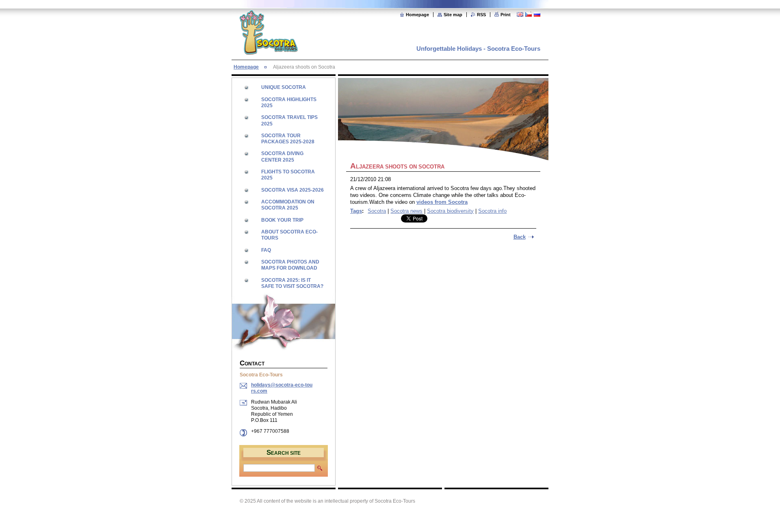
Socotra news (406, 211)
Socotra (377, 211)
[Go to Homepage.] (268, 50)
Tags (356, 211)
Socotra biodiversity (450, 211)
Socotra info (492, 211)
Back (520, 237)
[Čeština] (528, 14)
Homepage (417, 14)
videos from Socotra (442, 202)
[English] (520, 14)
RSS (481, 14)
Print (505, 14)
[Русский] (537, 14)
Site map (453, 14)
